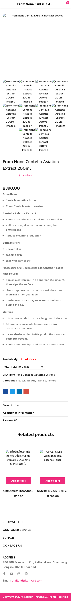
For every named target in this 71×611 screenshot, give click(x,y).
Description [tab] (11, 405)
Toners (51, 380)
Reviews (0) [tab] (10, 420)
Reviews (26, 175)
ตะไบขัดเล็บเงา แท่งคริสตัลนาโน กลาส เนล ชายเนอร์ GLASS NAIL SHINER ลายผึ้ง (18, 491)
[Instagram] (19, 573)
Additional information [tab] (18, 413)
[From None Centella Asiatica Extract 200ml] (5, 391)
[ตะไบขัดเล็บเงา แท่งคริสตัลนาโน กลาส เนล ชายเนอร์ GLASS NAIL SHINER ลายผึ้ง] (18, 463)
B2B (20, 380)
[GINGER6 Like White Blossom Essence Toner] (52, 463)
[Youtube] (11, 573)
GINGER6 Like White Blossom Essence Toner (52, 491)
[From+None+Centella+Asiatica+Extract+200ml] (12, 391)
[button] (61, 4)
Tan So (42, 380)
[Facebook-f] (4, 573)
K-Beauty (30, 380)
